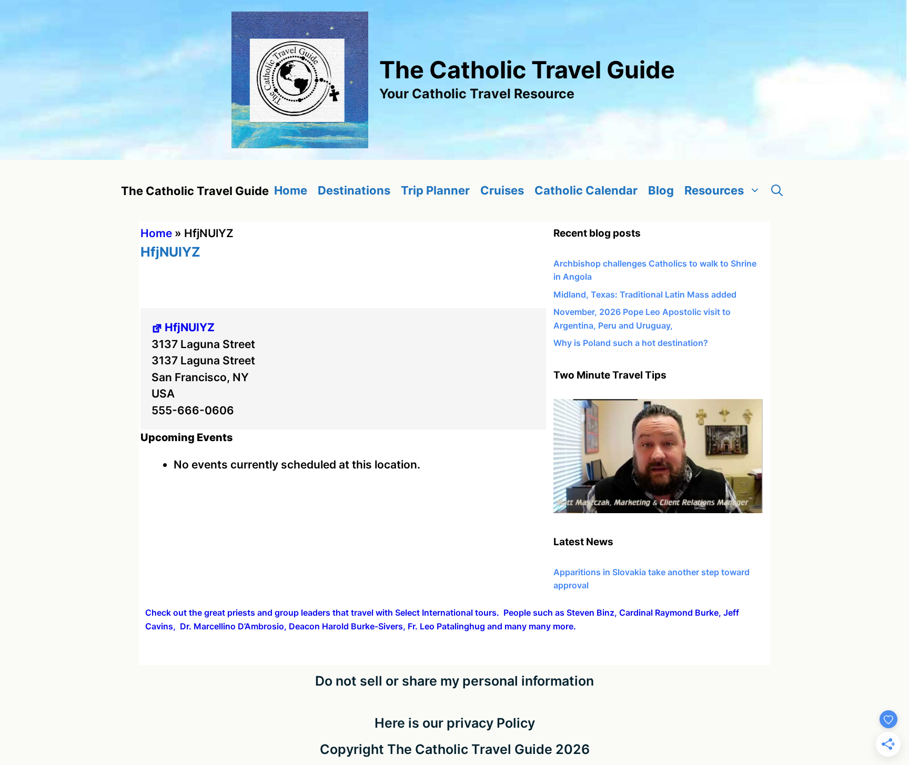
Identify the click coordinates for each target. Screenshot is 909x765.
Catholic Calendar (586, 190)
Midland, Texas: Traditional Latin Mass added (644, 294)
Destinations (354, 190)
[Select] (658, 510)
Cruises (502, 190)
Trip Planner (435, 190)
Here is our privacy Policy (455, 723)
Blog (661, 190)
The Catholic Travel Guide (527, 69)
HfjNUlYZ (190, 327)
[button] (777, 190)
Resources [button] (714, 190)
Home (290, 190)
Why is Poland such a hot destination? (630, 343)
